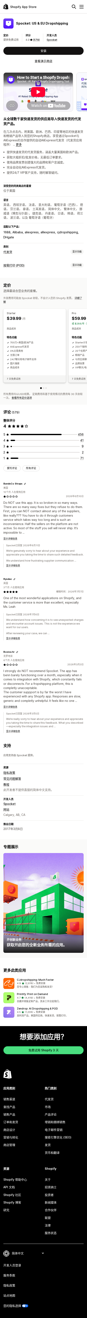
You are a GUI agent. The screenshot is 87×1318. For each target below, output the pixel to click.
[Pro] (43, 388)
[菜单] (81, 7)
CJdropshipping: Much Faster (35, 979)
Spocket (52, 39)
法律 (48, 1225)
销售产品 (9, 1114)
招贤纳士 (51, 1187)
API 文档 (9, 1187)
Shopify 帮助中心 (15, 1179)
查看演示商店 (43, 61)
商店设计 (9, 1130)
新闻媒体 (51, 1202)
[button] (43, 983)
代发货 (7, 252)
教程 (6, 784)
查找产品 (9, 1107)
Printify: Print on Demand (32, 994)
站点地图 (9, 1295)
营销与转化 (10, 1137)
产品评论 (51, 1114)
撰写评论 (12, 468)
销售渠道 (9, 1099)
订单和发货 (10, 1122)
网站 (6, 809)
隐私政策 (9, 773)
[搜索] (74, 7)
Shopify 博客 (12, 1202)
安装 (43, 51)
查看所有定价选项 (22, 397)
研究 (6, 1210)
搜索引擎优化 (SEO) (58, 1137)
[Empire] (46, 388)
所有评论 (31, 468)
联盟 (48, 1218)
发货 (48, 1145)
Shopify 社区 (12, 1195)
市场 (48, 1107)
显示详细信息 (10, 538)
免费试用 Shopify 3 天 (44, 1050)
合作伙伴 (51, 1210)
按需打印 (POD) (13, 265)
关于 (48, 1179)
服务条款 (9, 1275)
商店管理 (9, 1145)
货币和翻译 (52, 1152)
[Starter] (41, 388)
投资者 (49, 1195)
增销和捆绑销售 (55, 1122)
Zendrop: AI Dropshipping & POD (37, 1008)
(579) (36, 39)
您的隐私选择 (12, 1305)
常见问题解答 (12, 778)
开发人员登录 (12, 1265)
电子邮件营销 (54, 1130)
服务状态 (51, 1233)
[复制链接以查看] (25, 484)
